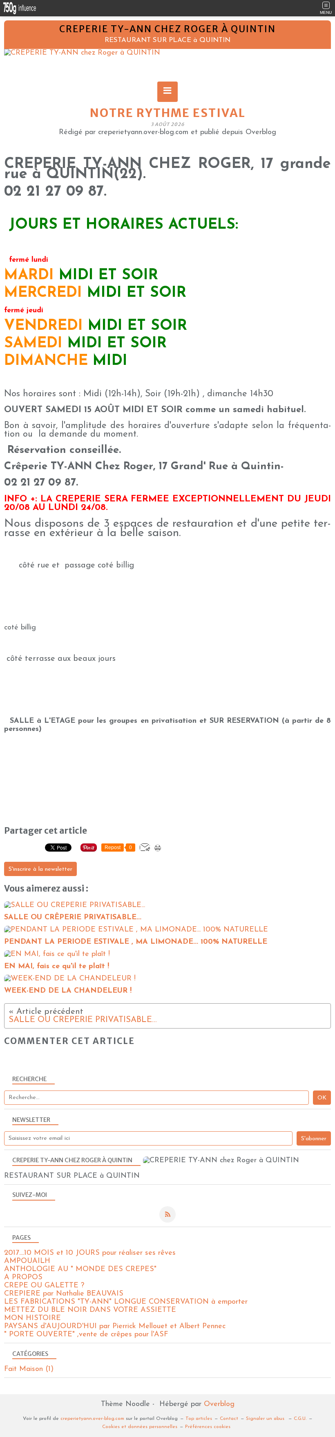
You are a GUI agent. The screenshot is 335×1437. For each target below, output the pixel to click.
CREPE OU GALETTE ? (44, 1285)
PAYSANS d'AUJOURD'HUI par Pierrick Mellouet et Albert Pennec (115, 1326)
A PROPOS (23, 1277)
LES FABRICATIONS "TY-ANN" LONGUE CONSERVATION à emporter (126, 1302)
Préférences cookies (207, 1426)
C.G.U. (300, 1418)
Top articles (198, 1418)
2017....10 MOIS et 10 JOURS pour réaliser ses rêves (90, 1253)
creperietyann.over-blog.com (92, 1418)
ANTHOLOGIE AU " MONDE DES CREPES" (80, 1269)
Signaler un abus (266, 1418)
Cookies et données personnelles (139, 1426)
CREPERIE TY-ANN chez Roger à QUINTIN (167, 29)
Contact (229, 1418)
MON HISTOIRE (32, 1318)
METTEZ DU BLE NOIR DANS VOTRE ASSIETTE (90, 1310)
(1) (29, 1369)
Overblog (219, 1404)
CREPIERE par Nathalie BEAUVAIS (63, 1294)
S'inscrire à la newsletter (40, 869)
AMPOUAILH (27, 1261)
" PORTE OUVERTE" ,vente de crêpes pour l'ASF (86, 1334)
